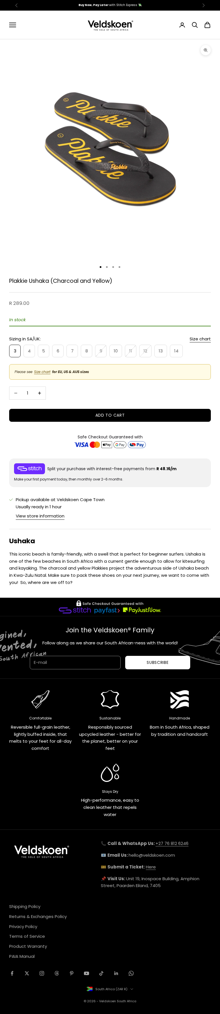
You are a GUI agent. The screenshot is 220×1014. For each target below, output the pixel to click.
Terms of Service (27, 936)
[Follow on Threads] (57, 973)
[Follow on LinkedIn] (116, 973)
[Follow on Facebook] (12, 973)
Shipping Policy (24, 906)
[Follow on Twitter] (27, 973)
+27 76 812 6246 (172, 843)
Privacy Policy (23, 926)
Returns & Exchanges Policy (38, 916)
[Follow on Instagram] (42, 973)
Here (151, 867)
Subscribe (157, 662)
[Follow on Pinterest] (71, 973)
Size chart (200, 339)
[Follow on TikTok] (101, 973)
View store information (40, 516)
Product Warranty (28, 946)
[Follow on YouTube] (86, 973)
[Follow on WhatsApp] (131, 973)
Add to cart (110, 415)
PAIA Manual (22, 956)
